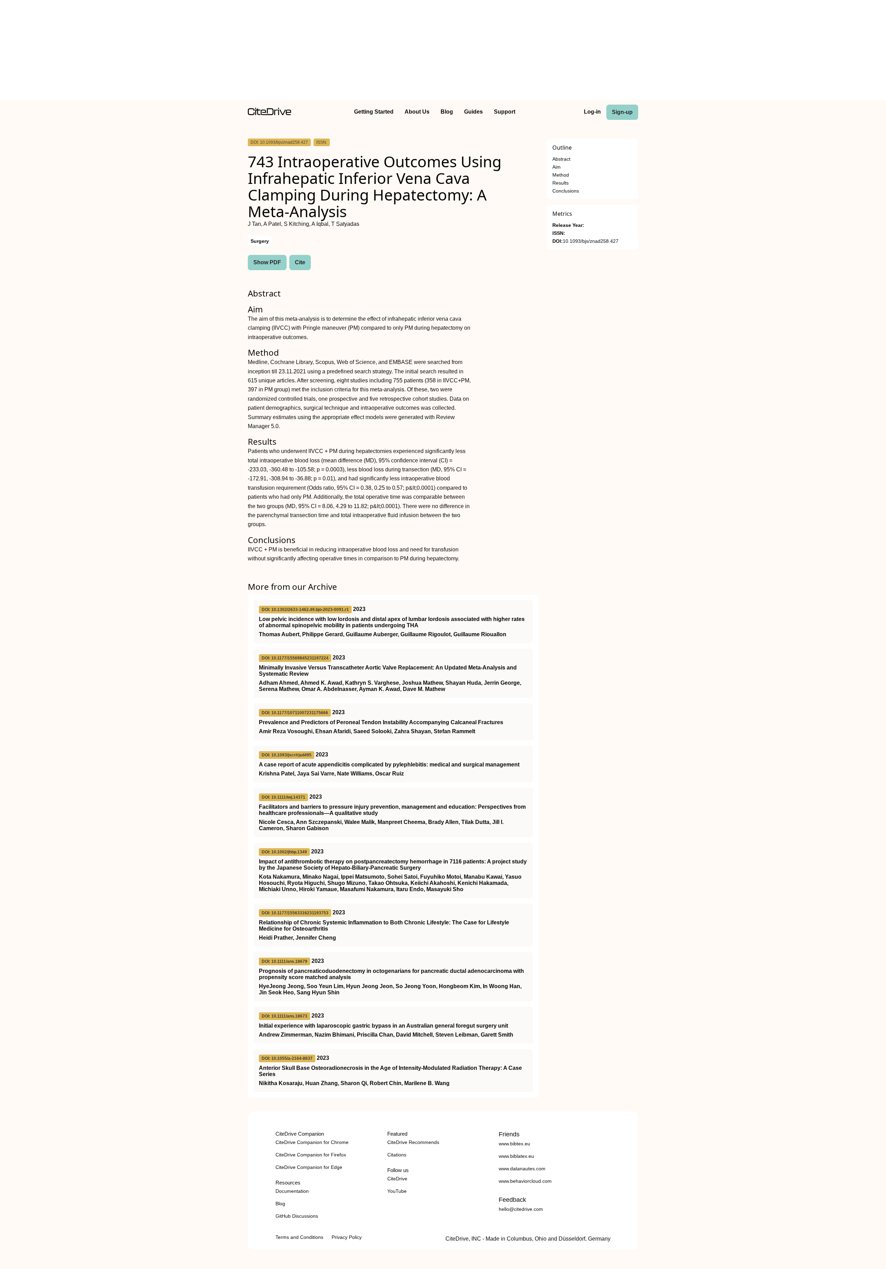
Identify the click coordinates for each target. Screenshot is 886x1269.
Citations (396, 1154)
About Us (417, 112)
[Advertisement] (443, 51)
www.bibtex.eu (514, 1143)
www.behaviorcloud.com (525, 1181)
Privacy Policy (347, 1237)
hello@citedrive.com (521, 1209)
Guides (473, 112)
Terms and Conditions (299, 1237)
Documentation (292, 1191)
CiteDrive (397, 1178)
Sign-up (622, 112)
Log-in (592, 112)
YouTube (397, 1191)
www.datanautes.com (522, 1168)
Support (504, 112)
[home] (269, 113)
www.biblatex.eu (516, 1156)
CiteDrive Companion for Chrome (312, 1142)
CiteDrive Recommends (413, 1142)
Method (560, 175)
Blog (447, 112)
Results (560, 183)
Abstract (561, 159)
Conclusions (565, 191)
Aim (556, 167)
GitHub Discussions (296, 1216)
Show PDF (267, 262)
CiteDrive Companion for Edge (308, 1167)
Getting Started (374, 112)
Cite (300, 262)
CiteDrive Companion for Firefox (310, 1154)
